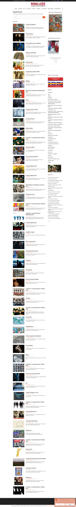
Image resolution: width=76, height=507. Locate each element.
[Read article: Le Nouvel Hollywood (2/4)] (18, 226)
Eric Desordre (28, 82)
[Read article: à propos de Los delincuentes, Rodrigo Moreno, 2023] (18, 94)
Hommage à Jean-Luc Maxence (53, 135)
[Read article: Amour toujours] (18, 273)
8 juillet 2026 (32, 299)
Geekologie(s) (50, 133)
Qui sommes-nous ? (57, 8)
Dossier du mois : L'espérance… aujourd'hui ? (55, 108)
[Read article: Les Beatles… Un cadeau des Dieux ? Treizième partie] (18, 292)
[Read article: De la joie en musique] (18, 151)
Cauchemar (28, 298)
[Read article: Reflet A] (18, 358)
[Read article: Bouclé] (18, 103)
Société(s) (33, 8)
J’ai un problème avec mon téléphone (33, 43)
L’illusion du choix (29, 33)
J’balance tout (28, 430)
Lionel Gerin (28, 129)
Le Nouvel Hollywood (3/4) (31, 175)
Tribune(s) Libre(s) (51, 8)
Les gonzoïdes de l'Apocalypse (53, 142)
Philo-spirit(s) (28, 8)
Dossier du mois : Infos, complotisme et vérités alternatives (54, 103)
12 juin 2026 (32, 384)
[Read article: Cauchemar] (18, 302)
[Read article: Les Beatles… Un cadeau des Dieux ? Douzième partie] (18, 311)
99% (26, 383)
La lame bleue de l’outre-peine (32, 251)
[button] (74, 499)
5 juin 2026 (35, 422)
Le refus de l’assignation (31, 24)
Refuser (70, 504)
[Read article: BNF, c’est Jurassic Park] (18, 245)
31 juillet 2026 (33, 187)
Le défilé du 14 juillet (30, 232)
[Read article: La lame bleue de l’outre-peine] (18, 254)
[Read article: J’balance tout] (18, 434)
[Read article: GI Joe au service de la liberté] (18, 160)
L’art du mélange (29, 345)
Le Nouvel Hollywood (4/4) (31, 166)
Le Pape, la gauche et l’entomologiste (33, 336)
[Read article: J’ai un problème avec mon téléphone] (18, 47)
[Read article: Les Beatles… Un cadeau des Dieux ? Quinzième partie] (18, 207)
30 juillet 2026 (33, 206)
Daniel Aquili (28, 346)
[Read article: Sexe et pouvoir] (18, 453)
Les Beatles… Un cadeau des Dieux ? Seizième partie (55, 196)
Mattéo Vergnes (28, 318)
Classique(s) (50, 97)
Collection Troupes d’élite (31, 52)
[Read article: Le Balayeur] (18, 264)
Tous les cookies (60, 504)
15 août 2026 (35, 110)
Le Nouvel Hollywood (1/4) (31, 411)
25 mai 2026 (33, 489)
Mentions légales (23, 0)
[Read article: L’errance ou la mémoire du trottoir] (18, 377)
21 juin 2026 (32, 346)
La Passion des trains (30, 118)
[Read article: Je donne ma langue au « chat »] (18, 396)
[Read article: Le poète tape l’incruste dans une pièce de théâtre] (18, 462)
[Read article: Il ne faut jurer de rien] (18, 198)
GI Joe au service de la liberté (32, 156)
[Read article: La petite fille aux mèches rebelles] (18, 75)
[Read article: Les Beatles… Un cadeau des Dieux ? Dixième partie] (18, 405)
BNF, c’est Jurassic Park (30, 241)
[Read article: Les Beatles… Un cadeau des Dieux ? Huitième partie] (18, 490)
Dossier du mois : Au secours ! (52, 99)
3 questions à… (50, 92)
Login (62, 0)
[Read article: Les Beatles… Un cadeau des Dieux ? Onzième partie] (18, 368)
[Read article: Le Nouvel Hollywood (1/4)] (18, 415)
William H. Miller (28, 140)
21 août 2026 (34, 35)
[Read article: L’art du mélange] (18, 349)
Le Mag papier (50, 140)
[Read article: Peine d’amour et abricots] (18, 471)
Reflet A (27, 354)
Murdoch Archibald (29, 35)
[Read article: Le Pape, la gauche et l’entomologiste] (18, 339)
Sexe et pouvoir (29, 449)
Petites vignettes (51, 148)
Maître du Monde (29, 128)
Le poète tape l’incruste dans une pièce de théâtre (36, 458)
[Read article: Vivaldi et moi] (18, 481)
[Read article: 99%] (18, 387)
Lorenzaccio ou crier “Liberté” (32, 109)
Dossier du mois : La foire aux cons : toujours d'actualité (55, 118)
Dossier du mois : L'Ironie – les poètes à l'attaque (54, 115)
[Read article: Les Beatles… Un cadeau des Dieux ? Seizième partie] (18, 141)
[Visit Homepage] (38, 4)
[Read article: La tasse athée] (18, 320)
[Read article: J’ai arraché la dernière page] (18, 424)
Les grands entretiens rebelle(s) (53, 143)
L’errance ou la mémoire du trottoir (33, 373)
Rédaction (27, 431)
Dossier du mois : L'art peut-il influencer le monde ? (55, 106)
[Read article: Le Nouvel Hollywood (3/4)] (18, 179)
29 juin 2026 (33, 318)
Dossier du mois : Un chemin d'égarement (54, 130)
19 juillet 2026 (32, 271)
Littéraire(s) (38, 8)
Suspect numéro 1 (29, 62)
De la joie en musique (30, 147)
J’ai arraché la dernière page (31, 420)
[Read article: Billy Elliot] (18, 84)
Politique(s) (20, 8)
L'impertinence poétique (52, 138)
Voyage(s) (49, 162)
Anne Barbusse (28, 93)
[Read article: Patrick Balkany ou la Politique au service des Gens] (18, 188)
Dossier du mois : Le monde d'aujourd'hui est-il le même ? (55, 120)
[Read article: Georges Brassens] (18, 330)
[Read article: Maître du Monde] (18, 132)
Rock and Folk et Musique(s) (52, 153)
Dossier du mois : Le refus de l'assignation (55, 122)
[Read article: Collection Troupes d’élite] (18, 56)
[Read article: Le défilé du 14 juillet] (18, 235)
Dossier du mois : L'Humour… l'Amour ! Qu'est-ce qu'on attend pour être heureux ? (55, 112)
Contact (20, 0)
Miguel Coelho (28, 148)
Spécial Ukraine (44, 8)
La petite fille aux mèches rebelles (33, 71)
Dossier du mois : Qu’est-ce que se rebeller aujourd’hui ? (55, 128)
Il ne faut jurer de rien (30, 194)
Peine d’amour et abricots (31, 468)
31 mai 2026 (32, 450)
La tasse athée (29, 317)
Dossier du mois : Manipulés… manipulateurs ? (55, 124)
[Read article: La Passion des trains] (18, 122)
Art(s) (24, 8)
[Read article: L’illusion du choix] (18, 37)
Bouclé (27, 100)
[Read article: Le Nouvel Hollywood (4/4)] (18, 169)
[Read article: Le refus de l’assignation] (18, 28)
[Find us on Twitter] (59, 0)
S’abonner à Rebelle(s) (15, 0)
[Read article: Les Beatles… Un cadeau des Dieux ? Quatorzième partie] (18, 217)
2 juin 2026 (33, 442)
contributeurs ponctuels (29, 63)
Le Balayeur (28, 260)
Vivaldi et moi (28, 477)
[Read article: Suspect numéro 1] (18, 66)
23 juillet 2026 (33, 233)
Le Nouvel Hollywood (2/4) (31, 222)
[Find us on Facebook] (58, 0)
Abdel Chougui (28, 44)
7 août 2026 (33, 140)
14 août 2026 (32, 120)
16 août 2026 (34, 101)
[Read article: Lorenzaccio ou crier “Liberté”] (18, 113)
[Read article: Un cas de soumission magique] (18, 283)
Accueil (16, 8)
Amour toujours (29, 269)
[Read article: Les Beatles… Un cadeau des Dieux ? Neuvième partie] (18, 443)
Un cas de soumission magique (32, 279)
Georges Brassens (29, 326)
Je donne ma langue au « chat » (32, 392)
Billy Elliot (28, 81)
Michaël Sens (28, 299)
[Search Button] (62, 9)
